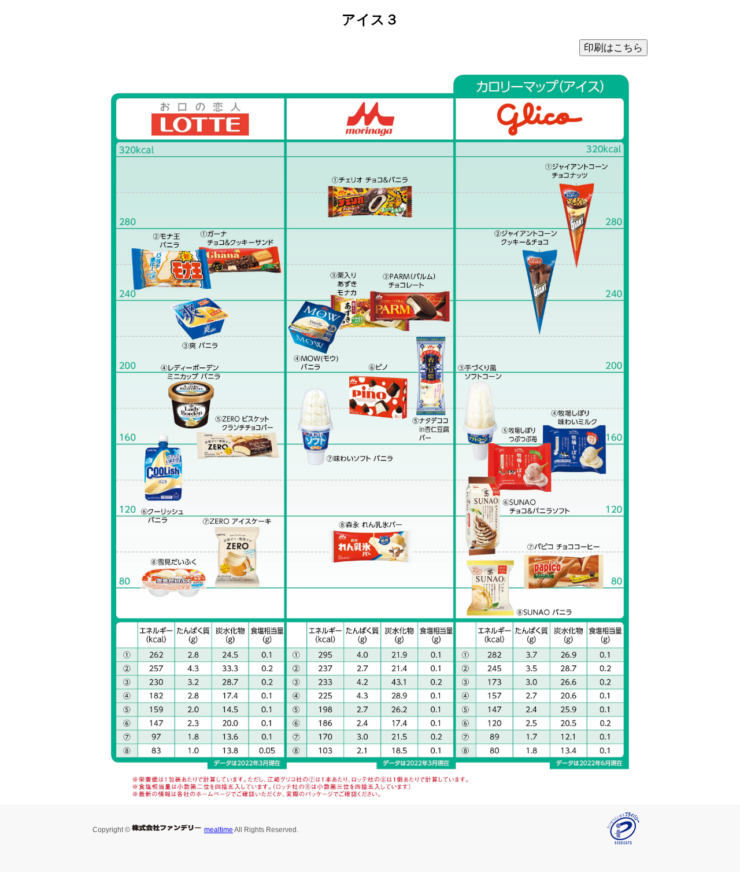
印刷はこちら (613, 47)
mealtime (218, 830)
